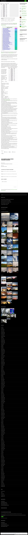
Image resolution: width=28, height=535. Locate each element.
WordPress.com (3, 496)
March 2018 (2, 409)
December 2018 (3, 397)
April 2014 (2, 470)
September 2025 (3, 336)
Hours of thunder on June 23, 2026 (5, 203)
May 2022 (2, 358)
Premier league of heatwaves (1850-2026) (24, 9)
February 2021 (2, 371)
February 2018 (2, 410)
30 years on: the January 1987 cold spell (24, 22)
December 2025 (3, 332)
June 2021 (2, 367)
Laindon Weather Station (4, 502)
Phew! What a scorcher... (23, 24)
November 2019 (3, 383)
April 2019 (2, 392)
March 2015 (2, 456)
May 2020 (2, 375)
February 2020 (2, 379)
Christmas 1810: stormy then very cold (24, 19)
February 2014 (2, 473)
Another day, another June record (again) (5, 200)
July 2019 (2, 388)
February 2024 (2, 349)
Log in (1, 492)
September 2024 (3, 342)
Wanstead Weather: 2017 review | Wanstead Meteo (10, 176)
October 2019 (2, 384)
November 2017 (3, 414)
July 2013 (2, 481)
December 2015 (3, 444)
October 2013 (2, 478)
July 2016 (2, 435)
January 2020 (2, 380)
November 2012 (3, 486)
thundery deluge (15, 23)
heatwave (2, 52)
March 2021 (2, 370)
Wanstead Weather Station (4, 526)
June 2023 (2, 354)
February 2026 (2, 329)
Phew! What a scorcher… (4, 166)
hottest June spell (11, 52)
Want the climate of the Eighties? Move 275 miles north (7, 199)
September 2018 (3, 401)
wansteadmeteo (7, 21)
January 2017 (2, 427)
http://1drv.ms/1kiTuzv (7, 99)
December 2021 (3, 362)
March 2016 (2, 440)
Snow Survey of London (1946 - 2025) (24, 6)
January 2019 (2, 396)
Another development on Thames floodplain (24, 15)
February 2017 (2, 426)
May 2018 (2, 406)
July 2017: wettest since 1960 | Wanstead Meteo (10, 171)
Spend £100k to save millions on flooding (24, 11)
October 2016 (2, 431)
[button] (5, 217)
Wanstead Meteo (3, 0)
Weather (2, 18)
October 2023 (2, 353)
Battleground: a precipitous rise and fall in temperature (24, 27)
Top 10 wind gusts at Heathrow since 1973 (24, 13)
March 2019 (2, 393)
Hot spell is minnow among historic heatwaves (6, 163)
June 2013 (2, 482)
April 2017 (2, 423)
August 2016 (2, 434)
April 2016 (2, 439)
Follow (2, 516)
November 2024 (3, 341)
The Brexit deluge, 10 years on (4, 204)
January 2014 (2, 474)
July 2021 (2, 366)
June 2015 (2, 452)
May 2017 (2, 422)
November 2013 (3, 477)
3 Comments (11, 21)
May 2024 (2, 346)
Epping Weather (3, 501)
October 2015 (2, 447)
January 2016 (2, 443)
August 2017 (2, 418)
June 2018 (2, 405)
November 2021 (3, 363)
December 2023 (3, 350)
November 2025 (3, 333)
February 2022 (2, 359)
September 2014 (3, 464)
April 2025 (2, 337)
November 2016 (3, 430)
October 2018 (2, 400)
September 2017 (3, 417)
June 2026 (2, 328)
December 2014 (3, 460)
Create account (3, 491)
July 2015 (2, 451)
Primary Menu (27, 1)
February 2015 (2, 457)
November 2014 (3, 461)
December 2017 (3, 413)
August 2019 (2, 387)
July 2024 (2, 345)
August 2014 (2, 465)
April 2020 (2, 376)
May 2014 (2, 469)
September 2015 (3, 448)
